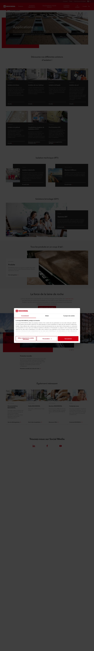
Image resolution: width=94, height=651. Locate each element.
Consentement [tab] (25, 315)
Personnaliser (46, 338)
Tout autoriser (68, 338)
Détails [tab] (47, 315)
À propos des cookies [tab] (69, 315)
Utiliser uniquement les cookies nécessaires (26, 338)
